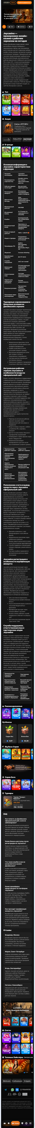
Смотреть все (28, 1057)
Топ (12, 27)
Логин (13, 2)
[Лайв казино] (22, 1123)
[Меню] (30, 1123)
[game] (6, 152)
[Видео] (4, 1123)
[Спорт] (26, 1123)
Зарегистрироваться (24, 2)
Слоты (22, 27)
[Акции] (8, 1123)
